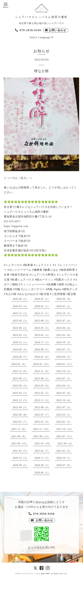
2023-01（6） (64, 393)
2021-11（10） (41, 429)
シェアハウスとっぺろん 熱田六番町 (35, 574)
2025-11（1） (42, 313)
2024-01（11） (64, 364)
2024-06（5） (20, 357)
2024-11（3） (42, 342)
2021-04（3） (65, 443)
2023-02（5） (42, 393)
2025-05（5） (42, 328)
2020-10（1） (64, 458)
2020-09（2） (20, 465)
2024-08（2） (42, 349)
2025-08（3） (42, 320)
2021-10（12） (64, 429)
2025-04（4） (64, 328)
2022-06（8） (20, 414)
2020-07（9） (64, 465)
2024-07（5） (64, 349)
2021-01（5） (64, 451)
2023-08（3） (42, 378)
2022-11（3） (42, 400)
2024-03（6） (19, 364)
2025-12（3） (20, 313)
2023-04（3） (64, 385)
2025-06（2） (20, 328)
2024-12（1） (20, 342)
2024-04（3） (64, 357)
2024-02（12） (41, 364)
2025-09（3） (20, 320)
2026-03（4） (20, 306)
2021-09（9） (19, 436)
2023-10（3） (64, 371)
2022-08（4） (42, 407)
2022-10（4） (64, 400)
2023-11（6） (42, 371)
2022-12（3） (20, 400)
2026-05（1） (42, 299)
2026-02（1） (42, 306)
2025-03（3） (20, 335)
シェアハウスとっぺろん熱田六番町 (41, 17)
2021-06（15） (19, 443)
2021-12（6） (19, 429)
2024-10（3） (64, 342)
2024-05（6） (42, 357)
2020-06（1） (42, 472)
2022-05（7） (42, 414)
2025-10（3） (64, 313)
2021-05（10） (43, 443)
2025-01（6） (64, 335)
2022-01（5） (64, 421)
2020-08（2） (42, 465)
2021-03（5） (20, 451)
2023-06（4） (20, 385)
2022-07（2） (64, 407)
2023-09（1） (20, 378)
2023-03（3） (20, 393)
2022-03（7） (20, 421)
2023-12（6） (20, 371)
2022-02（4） (42, 421)
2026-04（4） (64, 299)
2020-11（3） (42, 458)
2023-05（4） (42, 385)
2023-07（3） (64, 378)
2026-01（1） (64, 306)
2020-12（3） (20, 458)
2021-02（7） (42, 451)
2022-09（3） (20, 407)
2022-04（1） (64, 414)
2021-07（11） (64, 436)
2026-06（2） (20, 299)
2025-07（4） (64, 320)
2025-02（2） (42, 335)
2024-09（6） (20, 349)
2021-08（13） (41, 436)
